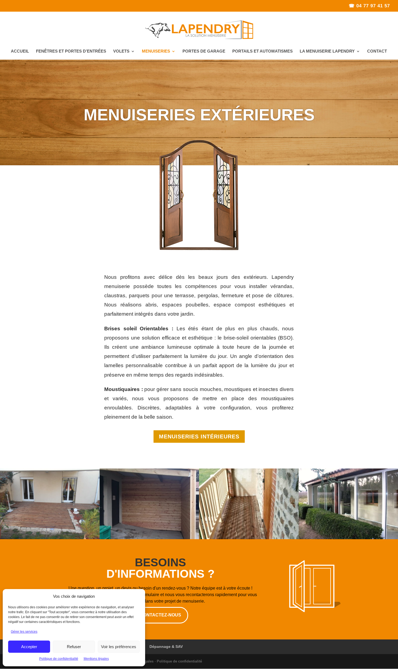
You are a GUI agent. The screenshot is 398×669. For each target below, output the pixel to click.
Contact (377, 51)
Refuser (74, 646)
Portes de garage (203, 51)
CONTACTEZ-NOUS (160, 615)
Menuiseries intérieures (199, 436)
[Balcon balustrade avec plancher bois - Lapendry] (249, 538)
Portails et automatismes (262, 51)
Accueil (20, 51)
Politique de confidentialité (58, 659)
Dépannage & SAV (166, 646)
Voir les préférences (118, 646)
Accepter (29, 646)
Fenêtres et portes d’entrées (71, 51)
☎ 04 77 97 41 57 (369, 6)
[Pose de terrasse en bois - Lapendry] (50, 538)
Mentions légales (96, 659)
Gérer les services (24, 632)
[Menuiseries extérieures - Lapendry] (199, 249)
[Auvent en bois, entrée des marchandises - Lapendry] (149, 538)
